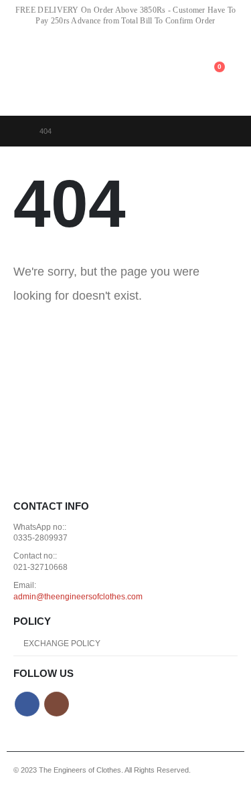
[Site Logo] (105, 73)
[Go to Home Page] (17, 131)
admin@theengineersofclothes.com (78, 596)
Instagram (56, 704)
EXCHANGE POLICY (61, 643)
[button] (22, 74)
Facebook (27, 704)
